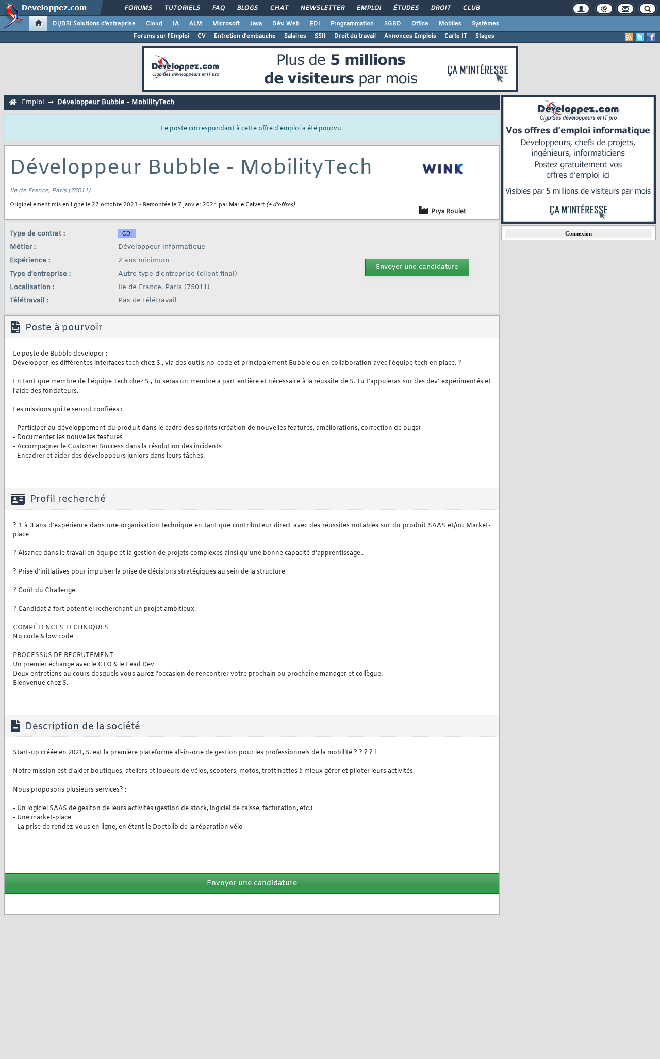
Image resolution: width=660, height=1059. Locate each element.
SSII (320, 36)
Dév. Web (286, 23)
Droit (440, 8)
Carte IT (455, 36)
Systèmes (485, 23)
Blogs (247, 8)
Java (256, 23)
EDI (315, 23)
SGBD (392, 23)
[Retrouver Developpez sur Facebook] (651, 37)
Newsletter (322, 8)
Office (419, 23)
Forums (138, 8)
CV (201, 36)
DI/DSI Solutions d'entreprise (94, 23)
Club (470, 8)
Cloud (154, 23)
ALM (195, 23)
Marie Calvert (247, 204)
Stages (484, 36)
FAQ (218, 8)
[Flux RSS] (629, 37)
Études (405, 8)
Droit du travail (355, 36)
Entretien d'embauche (245, 36)
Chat (279, 8)
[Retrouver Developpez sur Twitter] (640, 37)
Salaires (295, 36)
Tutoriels (182, 8)
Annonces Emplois (410, 36)
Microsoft (226, 23)
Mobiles (450, 23)
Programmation (352, 23)
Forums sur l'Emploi (161, 36)
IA (176, 23)
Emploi (368, 8)
